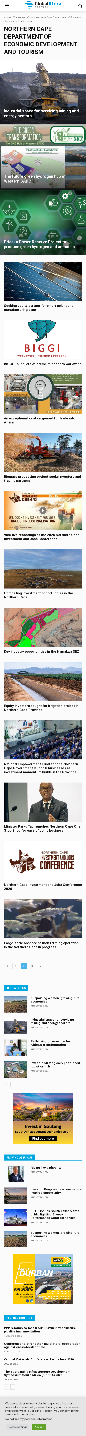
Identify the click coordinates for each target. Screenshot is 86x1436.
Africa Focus (16, 988)
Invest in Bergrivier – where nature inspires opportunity (56, 1190)
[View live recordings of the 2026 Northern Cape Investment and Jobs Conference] (43, 510)
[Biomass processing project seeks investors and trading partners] (43, 452)
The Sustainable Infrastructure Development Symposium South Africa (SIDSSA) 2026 (37, 1373)
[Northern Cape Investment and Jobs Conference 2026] (43, 860)
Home (7, 17)
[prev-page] (7, 966)
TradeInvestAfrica (23, 17)
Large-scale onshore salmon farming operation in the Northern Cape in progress (41, 945)
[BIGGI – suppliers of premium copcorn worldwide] (43, 339)
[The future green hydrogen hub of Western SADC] (43, 157)
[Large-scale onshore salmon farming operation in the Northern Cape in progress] (43, 918)
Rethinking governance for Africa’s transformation (50, 1043)
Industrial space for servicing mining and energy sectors (52, 1021)
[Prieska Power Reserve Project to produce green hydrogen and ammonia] (43, 222)
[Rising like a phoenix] (15, 1174)
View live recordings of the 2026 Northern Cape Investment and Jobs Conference (41, 537)
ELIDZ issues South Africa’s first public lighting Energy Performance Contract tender (55, 1214)
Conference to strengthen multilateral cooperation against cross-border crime (42, 1345)
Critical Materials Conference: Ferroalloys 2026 (39, 1359)
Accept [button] (39, 1426)
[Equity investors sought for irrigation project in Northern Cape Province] (43, 681)
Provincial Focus (19, 1157)
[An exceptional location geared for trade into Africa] (43, 394)
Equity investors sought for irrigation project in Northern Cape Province (41, 708)
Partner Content (19, 1318)
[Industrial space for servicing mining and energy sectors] (43, 92)
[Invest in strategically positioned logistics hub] (15, 1069)
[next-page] (40, 966)
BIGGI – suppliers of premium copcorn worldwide (42, 364)
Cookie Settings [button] (17, 1426)
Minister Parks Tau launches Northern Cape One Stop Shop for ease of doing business (42, 828)
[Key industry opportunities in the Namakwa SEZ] (43, 627)
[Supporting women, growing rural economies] (15, 1004)
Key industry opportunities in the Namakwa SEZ (41, 651)
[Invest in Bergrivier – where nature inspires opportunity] (15, 1195)
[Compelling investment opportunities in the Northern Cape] (43, 569)
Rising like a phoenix (46, 1167)
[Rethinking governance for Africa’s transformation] (15, 1048)
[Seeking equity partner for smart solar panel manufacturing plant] (43, 281)
